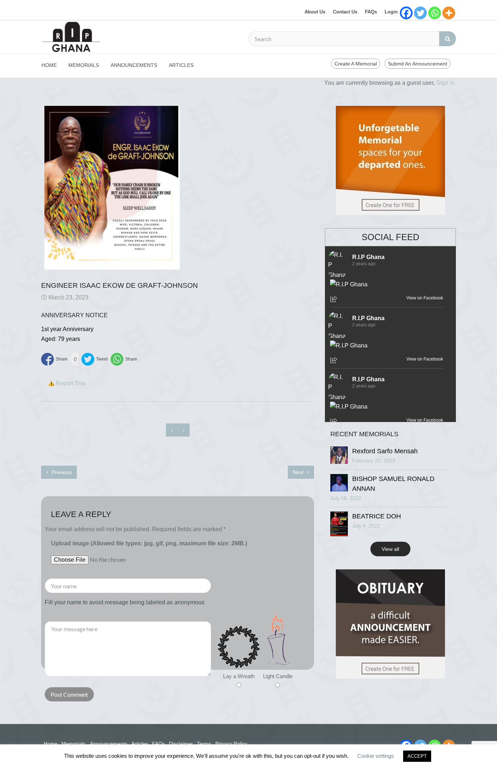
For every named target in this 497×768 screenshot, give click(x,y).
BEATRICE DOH (376, 516)
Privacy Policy (231, 744)
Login (391, 12)
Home (49, 65)
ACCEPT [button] (417, 756)
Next (299, 472)
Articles (181, 65)
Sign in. (446, 83)
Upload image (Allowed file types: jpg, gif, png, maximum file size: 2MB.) (149, 543)
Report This (71, 383)
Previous (61, 472)
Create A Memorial (355, 64)
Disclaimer (181, 744)
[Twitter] (420, 13)
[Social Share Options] (334, 299)
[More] (448, 13)
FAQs (371, 12)
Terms (204, 744)
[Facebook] (406, 13)
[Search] (447, 38)
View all (390, 549)
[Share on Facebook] (54, 359)
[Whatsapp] (434, 13)
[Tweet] (94, 359)
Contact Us (345, 12)
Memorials (83, 65)
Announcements (134, 65)
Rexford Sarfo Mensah (385, 451)
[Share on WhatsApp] (124, 359)
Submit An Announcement (417, 64)
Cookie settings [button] (375, 756)
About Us (315, 12)
